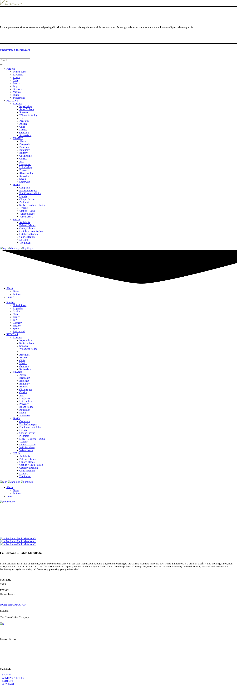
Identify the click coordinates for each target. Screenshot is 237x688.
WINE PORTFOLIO (13, 678)
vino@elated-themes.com (15, 49)
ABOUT (6, 675)
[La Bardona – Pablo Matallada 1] (18, 541)
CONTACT (8, 684)
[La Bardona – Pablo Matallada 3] (18, 538)
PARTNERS (8, 681)
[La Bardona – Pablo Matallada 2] (18, 544)
